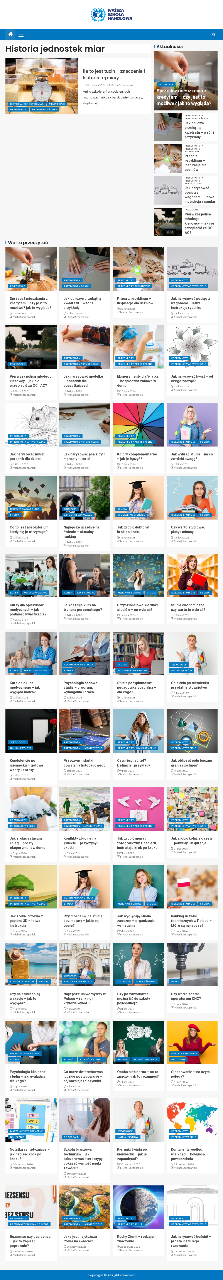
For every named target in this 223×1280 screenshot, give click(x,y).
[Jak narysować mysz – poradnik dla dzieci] (31, 425)
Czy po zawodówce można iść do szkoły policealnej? (133, 998)
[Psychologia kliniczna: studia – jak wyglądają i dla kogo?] (31, 1042)
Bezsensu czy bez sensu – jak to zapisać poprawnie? (30, 1241)
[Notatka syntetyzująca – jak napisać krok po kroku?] (31, 1120)
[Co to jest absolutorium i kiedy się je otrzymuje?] (31, 498)
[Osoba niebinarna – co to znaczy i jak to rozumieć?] (138, 1042)
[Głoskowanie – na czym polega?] (192, 1042)
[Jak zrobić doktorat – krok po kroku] (138, 498)
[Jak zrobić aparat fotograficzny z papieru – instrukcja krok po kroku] (138, 809)
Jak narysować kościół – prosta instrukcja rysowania (191, 1241)
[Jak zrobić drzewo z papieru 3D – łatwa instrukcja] (31, 886)
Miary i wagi (57, 104)
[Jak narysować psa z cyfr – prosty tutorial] (84, 425)
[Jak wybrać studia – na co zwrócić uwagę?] (192, 425)
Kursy (14, 592)
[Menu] (20, 34)
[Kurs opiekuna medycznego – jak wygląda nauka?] (31, 653)
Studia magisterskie (131, 514)
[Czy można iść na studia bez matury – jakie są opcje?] (84, 886)
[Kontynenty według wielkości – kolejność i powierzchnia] (192, 1120)
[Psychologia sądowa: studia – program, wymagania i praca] (84, 653)
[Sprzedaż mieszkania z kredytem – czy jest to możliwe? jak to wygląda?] (31, 269)
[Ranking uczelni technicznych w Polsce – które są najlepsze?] (192, 886)
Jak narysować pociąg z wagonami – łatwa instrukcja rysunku (190, 303)
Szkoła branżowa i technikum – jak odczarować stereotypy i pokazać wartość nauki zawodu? (84, 1158)
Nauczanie (178, 1059)
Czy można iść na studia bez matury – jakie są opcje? (83, 921)
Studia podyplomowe (132, 670)
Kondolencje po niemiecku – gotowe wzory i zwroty (26, 765)
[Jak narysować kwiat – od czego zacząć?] (192, 347)
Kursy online (86, 592)
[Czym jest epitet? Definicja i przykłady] (138, 731)
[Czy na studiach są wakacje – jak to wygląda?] (31, 964)
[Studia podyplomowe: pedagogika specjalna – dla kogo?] (138, 653)
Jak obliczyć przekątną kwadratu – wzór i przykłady (82, 303)
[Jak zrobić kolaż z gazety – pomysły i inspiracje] (192, 809)
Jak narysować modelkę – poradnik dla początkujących (83, 381)
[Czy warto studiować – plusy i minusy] (192, 498)
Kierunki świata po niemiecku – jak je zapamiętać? (132, 1154)
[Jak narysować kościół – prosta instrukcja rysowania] (192, 1207)
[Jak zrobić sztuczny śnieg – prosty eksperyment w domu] (31, 809)
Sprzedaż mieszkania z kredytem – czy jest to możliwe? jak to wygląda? (184, 97)
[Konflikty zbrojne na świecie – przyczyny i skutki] (84, 809)
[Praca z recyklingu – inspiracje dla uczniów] (168, 158)
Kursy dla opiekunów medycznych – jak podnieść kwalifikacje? (28, 610)
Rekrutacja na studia (24, 509)
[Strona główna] (10, 34)
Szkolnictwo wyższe (78, 514)
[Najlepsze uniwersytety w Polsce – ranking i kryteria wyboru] (84, 964)
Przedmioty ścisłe (44, 109)
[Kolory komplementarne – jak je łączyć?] (138, 425)
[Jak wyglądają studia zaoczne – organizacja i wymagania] (138, 886)
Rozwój (69, 1059)
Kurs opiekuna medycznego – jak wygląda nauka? (25, 687)
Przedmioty (18, 109)
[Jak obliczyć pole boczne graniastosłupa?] (192, 731)
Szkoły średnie (146, 981)
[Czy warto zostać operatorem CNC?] (192, 964)
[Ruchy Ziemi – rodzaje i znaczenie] (138, 1207)
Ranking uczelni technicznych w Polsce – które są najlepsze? (191, 921)
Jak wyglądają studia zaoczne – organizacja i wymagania (136, 921)
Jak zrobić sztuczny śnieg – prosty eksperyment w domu (27, 843)
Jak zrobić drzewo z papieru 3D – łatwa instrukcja (26, 921)
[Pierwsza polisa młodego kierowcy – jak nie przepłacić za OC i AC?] (168, 222)
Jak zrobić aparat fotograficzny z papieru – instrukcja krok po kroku (138, 843)
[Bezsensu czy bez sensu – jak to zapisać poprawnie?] (31, 1207)
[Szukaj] (213, 34)
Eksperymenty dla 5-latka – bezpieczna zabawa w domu (138, 381)
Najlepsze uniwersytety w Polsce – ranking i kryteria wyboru (85, 998)
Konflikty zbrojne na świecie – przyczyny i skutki (81, 843)
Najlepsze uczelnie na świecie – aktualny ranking (82, 532)
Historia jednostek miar (27, 104)
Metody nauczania (184, 1053)
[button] (20, 34)
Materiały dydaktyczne (26, 1131)
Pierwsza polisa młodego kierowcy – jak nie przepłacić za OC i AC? (199, 223)
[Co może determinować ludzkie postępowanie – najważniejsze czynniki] (84, 1042)
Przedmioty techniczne (192, 150)
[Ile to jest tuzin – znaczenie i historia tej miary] (41, 86)
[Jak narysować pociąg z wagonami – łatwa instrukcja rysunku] (168, 190)
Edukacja (70, 509)
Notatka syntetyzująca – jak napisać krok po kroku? (30, 1154)
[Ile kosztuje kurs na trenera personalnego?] (84, 575)
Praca (175, 981)
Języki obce (179, 664)
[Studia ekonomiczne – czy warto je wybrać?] (192, 575)
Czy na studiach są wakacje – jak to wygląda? (25, 998)
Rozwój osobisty (92, 1059)
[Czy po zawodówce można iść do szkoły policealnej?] (138, 964)
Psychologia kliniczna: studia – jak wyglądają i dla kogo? (28, 1076)
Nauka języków (181, 670)
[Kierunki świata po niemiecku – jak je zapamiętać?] (138, 1120)
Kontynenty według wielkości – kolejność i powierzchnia (189, 1154)
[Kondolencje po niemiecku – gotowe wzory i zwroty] (31, 731)
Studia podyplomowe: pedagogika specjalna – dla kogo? (136, 687)
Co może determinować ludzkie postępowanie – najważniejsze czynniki (83, 1076)
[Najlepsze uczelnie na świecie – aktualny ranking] (84, 498)
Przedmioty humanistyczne (83, 748)
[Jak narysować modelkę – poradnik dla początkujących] (84, 347)
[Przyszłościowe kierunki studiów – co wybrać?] (138, 575)
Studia (204, 441)
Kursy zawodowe (35, 592)
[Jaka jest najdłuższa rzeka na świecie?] (84, 1207)
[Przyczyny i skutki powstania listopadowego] (84, 731)
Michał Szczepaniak (122, 85)
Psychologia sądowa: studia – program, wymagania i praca (81, 687)
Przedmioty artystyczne (193, 182)
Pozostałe (166, 84)
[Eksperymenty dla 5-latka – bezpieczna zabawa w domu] (138, 347)
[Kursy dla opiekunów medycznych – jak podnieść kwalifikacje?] (31, 575)
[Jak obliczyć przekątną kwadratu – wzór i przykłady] (168, 127)
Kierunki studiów (183, 441)
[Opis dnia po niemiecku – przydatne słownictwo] (192, 653)
